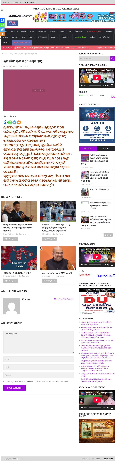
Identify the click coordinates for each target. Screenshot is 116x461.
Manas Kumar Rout (10, 66)
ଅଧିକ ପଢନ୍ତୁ (9, 238)
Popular (87, 149)
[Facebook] (6, 121)
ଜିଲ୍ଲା (13, 31)
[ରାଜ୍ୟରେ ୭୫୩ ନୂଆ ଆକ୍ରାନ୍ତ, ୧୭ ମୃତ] (19, 258)
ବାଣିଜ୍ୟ (53, 31)
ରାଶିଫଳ (92, 37)
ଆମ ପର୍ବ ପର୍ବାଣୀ (104, 37)
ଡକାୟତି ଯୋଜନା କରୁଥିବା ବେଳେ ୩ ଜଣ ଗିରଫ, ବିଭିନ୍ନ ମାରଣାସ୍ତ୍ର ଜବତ (96, 323)
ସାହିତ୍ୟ (53, 37)
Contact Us (17, 2)
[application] (97, 78)
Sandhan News (21, 234)
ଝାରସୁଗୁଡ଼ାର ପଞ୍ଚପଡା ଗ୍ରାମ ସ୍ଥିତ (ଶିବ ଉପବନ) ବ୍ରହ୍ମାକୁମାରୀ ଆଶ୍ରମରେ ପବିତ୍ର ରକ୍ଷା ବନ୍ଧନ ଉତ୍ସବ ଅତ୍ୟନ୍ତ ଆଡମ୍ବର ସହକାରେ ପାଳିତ (97, 355)
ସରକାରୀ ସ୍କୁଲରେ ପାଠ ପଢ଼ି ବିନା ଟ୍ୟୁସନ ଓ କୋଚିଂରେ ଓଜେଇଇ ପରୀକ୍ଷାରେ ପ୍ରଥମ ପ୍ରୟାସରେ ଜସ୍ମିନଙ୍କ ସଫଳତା (95, 368)
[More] (19, 121)
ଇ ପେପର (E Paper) (94, 31)
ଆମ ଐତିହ (6, 43)
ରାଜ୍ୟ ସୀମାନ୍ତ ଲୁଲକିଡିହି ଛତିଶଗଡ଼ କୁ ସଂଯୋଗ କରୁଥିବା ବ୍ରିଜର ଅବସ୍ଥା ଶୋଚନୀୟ (96, 362)
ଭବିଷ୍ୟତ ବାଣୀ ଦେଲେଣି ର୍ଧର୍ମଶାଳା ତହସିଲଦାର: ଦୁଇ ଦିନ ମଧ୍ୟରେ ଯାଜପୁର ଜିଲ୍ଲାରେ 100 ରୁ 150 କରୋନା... (96, 220)
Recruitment (29, 2)
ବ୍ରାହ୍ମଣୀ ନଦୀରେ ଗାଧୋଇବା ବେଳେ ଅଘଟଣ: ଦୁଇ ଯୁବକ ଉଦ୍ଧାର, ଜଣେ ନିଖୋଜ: (97, 341)
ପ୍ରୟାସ (62, 31)
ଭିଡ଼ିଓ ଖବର (79, 31)
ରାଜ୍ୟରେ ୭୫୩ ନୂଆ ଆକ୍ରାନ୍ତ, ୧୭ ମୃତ (17, 273)
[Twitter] (14, 121)
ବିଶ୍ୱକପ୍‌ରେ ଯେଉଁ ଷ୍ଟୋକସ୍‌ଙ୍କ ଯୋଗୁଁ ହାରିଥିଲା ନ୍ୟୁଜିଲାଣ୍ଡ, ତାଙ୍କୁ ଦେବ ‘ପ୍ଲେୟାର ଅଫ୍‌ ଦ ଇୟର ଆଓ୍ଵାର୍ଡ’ (56, 228)
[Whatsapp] (10, 121)
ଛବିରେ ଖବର (42, 37)
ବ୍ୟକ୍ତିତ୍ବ (65, 37)
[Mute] (108, 85)
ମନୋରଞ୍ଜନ (108, 31)
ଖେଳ (23, 37)
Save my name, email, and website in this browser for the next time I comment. (37, 381)
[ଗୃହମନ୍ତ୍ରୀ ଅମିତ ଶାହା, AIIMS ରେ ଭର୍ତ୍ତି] (58, 258)
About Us (6, 2)
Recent (106, 149)
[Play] (82, 85)
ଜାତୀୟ (32, 31)
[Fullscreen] (112, 85)
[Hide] (1, 38)
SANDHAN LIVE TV (22, 43)
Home (6, 54)
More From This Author (63, 299)
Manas (26, 299)
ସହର (30, 37)
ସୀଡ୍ (70, 31)
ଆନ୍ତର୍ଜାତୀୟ (42, 31)
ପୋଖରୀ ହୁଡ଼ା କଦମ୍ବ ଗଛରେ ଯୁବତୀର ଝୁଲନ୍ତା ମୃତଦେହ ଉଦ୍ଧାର (100, 205)
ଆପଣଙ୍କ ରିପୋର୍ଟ (80, 37)
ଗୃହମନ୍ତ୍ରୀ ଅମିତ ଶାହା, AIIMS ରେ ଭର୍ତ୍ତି (57, 273)
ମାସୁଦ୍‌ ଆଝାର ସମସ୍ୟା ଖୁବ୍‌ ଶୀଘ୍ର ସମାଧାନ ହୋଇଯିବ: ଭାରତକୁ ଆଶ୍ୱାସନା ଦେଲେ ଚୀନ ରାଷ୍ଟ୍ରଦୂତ (18, 228)
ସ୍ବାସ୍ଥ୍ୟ (15, 37)
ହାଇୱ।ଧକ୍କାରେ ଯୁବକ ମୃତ (99, 189)
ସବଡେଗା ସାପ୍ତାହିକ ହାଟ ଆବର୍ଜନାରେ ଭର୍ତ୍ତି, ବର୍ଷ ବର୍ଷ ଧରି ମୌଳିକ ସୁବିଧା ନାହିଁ (96, 328)
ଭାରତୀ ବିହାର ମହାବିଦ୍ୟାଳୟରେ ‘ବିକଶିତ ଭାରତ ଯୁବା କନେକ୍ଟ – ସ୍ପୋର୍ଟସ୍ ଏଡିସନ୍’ (96, 380)
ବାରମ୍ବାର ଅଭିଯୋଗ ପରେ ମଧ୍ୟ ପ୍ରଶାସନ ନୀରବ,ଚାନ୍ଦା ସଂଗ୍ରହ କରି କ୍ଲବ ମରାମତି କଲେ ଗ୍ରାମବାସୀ (96, 347)
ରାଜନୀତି (23, 31)
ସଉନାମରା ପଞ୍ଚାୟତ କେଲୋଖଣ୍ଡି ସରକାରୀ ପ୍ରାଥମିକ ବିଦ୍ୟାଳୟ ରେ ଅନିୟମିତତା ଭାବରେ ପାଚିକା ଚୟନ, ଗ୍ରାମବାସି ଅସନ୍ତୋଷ (95, 335)
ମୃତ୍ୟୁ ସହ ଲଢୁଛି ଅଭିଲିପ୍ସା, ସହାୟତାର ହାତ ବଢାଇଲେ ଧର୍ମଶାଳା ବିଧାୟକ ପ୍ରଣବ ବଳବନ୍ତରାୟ (95, 176)
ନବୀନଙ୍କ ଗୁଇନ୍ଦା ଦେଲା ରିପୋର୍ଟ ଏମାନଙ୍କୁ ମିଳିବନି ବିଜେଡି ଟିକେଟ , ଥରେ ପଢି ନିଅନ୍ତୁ (95, 159)
